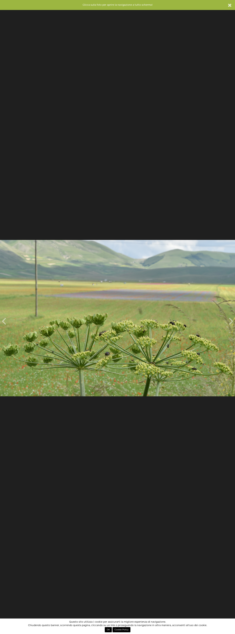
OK (108, 630)
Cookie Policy (121, 630)
